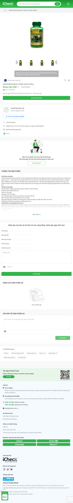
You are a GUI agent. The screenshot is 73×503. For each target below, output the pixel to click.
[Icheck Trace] (19, 444)
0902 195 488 (9, 402)
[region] (36, 35)
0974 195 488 (9, 405)
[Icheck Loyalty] (53, 444)
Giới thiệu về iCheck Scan (11, 416)
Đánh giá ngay (37, 93)
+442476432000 (10, 122)
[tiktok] (7, 469)
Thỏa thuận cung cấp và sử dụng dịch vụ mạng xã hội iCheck (22, 432)
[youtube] (11, 469)
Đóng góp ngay (36, 163)
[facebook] (4, 469)
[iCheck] (19, 440)
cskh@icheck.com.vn (11, 408)
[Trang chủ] (8, 4)
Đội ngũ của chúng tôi (10, 419)
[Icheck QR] (53, 440)
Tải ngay (8, 376)
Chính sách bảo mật (9, 430)
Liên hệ (5, 427)
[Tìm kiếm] (57, 4)
